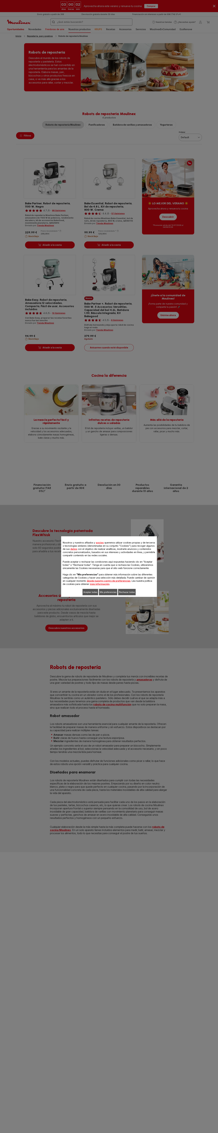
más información (99, 584)
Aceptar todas (90, 592)
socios (100, 542)
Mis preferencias (108, 592)
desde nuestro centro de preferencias (109, 580)
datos (73, 549)
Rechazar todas (127, 592)
